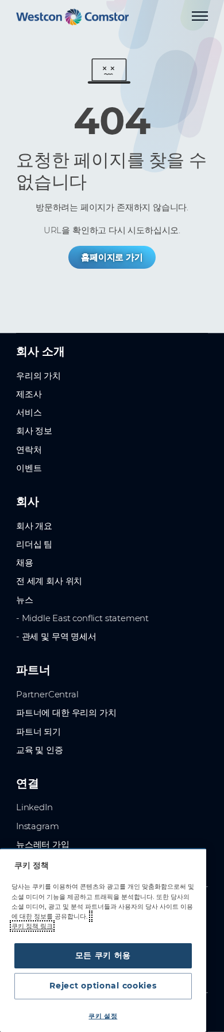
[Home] (72, 17)
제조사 (28, 394)
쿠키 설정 (102, 1016)
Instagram (37, 826)
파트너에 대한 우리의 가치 (66, 713)
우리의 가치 (38, 376)
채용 (24, 563)
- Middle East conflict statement (82, 618)
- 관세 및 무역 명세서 (56, 636)
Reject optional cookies (102, 985)
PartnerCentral (47, 694)
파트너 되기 (38, 732)
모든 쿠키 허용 (103, 955)
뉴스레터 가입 (42, 844)
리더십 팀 (34, 544)
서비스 (28, 412)
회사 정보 (34, 431)
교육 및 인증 (39, 750)
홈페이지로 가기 (112, 257)
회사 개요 (34, 526)
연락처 (28, 450)
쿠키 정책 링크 (32, 926)
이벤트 (28, 468)
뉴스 (24, 600)
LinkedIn (34, 807)
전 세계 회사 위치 (49, 581)
